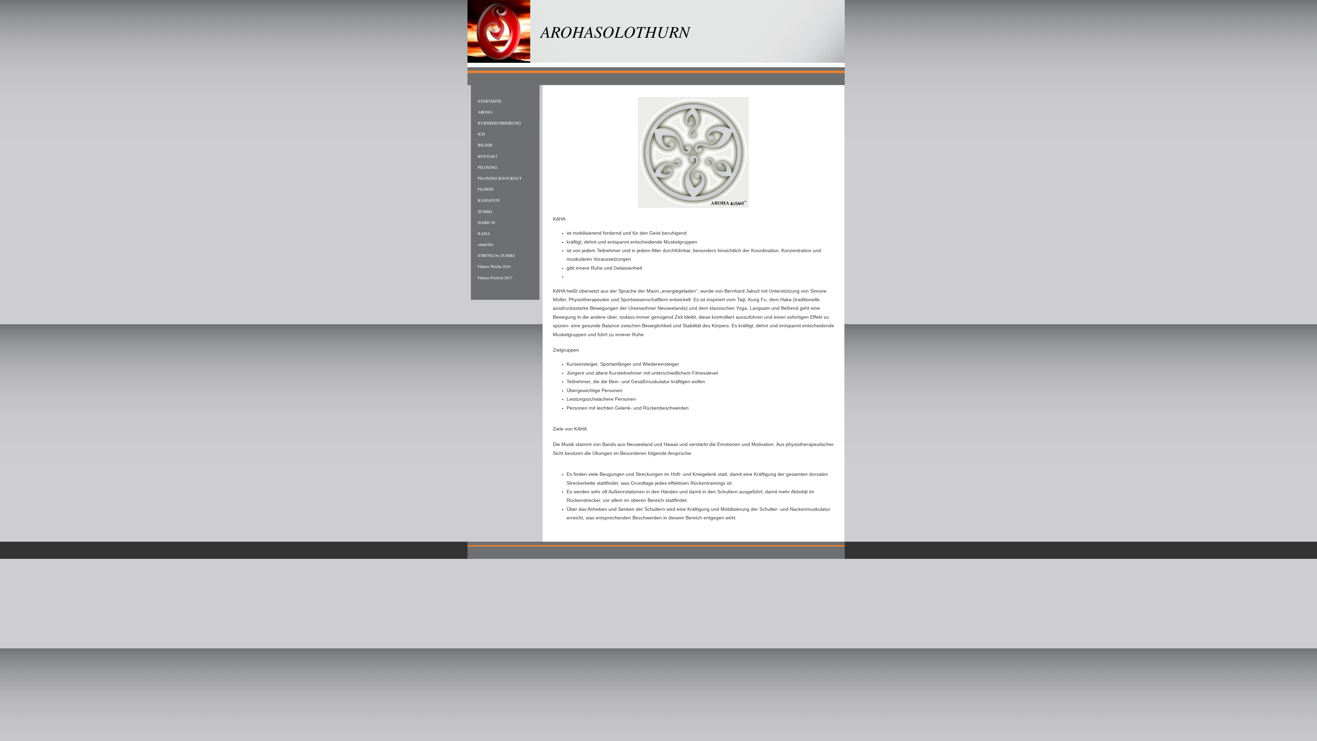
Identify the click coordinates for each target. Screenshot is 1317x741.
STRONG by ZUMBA (496, 255)
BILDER (485, 145)
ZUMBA (485, 211)
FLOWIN (486, 189)
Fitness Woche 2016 (494, 266)
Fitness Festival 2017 (495, 277)
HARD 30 (486, 222)
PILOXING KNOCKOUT (500, 178)
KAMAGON (489, 200)
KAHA (484, 233)
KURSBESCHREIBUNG (499, 123)
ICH (481, 134)
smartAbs (486, 244)
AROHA (485, 112)
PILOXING (487, 167)
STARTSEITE (489, 101)
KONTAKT (487, 156)
